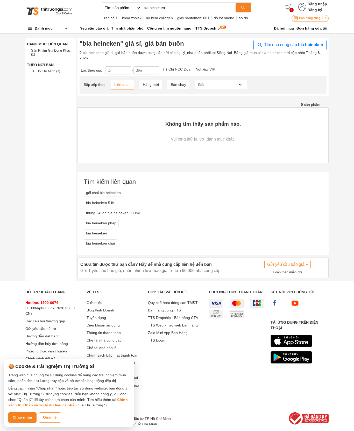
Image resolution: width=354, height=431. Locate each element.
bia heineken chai (100, 243)
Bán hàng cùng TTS (312, 18)
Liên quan (122, 84)
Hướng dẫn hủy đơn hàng (46, 344)
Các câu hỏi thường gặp (45, 321)
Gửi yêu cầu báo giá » (287, 264)
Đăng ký (315, 10)
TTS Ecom (156, 340)
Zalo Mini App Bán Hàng (168, 333)
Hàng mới (151, 84)
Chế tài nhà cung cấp (104, 340)
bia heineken (96, 233)
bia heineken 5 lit (100, 203)
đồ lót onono (224, 18)
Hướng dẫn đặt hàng (42, 336)
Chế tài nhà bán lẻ (102, 348)
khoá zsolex (131, 18)
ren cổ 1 (111, 18)
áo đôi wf (246, 18)
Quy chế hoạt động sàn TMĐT (173, 303)
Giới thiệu (94, 303)
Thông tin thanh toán (104, 333)
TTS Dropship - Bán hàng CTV (173, 318)
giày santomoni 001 (193, 18)
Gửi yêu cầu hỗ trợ (40, 328)
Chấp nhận (22, 417)
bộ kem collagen (159, 18)
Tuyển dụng (96, 318)
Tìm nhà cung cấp (293, 45)
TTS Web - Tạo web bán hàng (173, 325)
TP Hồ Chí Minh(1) (45, 71)
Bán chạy (178, 84)
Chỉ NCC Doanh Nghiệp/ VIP (191, 69)
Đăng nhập (317, 4)
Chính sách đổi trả (40, 359)
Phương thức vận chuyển (46, 351)
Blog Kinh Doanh (100, 310)
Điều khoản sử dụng (103, 325)
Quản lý (50, 417)
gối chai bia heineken (103, 193)
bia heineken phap (101, 223)
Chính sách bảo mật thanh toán (112, 355)
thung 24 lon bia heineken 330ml (113, 213)
